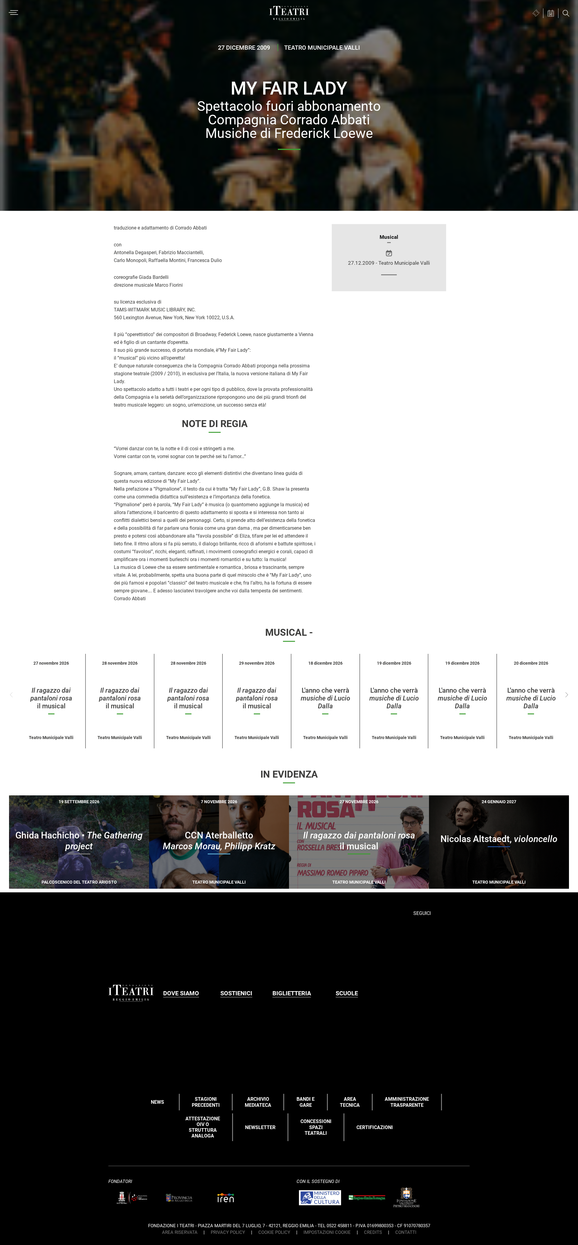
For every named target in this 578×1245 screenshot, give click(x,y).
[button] (566, 694)
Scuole (347, 993)
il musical (51, 698)
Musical (389, 237)
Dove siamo (181, 993)
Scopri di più (100, 885)
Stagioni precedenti (206, 1102)
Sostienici (236, 993)
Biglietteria (291, 993)
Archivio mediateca (258, 1102)
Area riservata (179, 1232)
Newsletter (260, 1127)
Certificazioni (374, 1127)
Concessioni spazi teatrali (315, 1127)
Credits (373, 1232)
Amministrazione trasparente (407, 1102)
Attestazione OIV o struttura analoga (202, 1127)
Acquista (57, 883)
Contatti (405, 1232)
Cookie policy (274, 1232)
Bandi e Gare (306, 1102)
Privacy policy (228, 1232)
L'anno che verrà (325, 698)
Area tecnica (350, 1102)
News (157, 1102)
